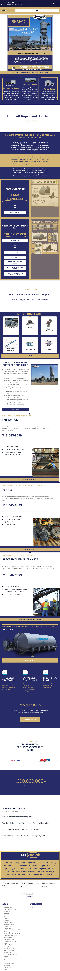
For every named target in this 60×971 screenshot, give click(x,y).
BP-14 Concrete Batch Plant (12, 933)
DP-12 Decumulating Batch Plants (13, 930)
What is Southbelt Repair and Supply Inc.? (17, 817)
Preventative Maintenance (11, 954)
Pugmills (6, 920)
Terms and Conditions (10, 909)
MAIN (5, 919)
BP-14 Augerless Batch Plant (12, 932)
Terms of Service (29, 896)
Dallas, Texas (49, 89)
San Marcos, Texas (11, 88)
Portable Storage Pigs (10, 941)
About (5, 962)
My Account (7, 911)
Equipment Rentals (9, 963)
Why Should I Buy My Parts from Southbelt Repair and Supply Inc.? (25, 823)
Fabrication (7, 965)
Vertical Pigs (7, 928)
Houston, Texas (30, 84)
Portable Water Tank (9, 937)
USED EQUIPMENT (9, 948)
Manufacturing (8, 967)
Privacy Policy (8, 907)
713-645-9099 (12, 435)
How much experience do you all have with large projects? (23, 836)
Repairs (6, 956)
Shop (5, 917)
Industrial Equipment (9, 945)
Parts (5, 969)
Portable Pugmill (8, 926)
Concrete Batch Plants (10, 935)
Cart (5, 915)
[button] (57, 3)
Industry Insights (8, 922)
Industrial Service (8, 958)
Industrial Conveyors (9, 939)
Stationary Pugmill (9, 924)
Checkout (6, 913)
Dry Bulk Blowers (8, 943)
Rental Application (9, 950)
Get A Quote (7, 952)
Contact (6, 960)
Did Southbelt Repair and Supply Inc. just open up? (20, 829)
